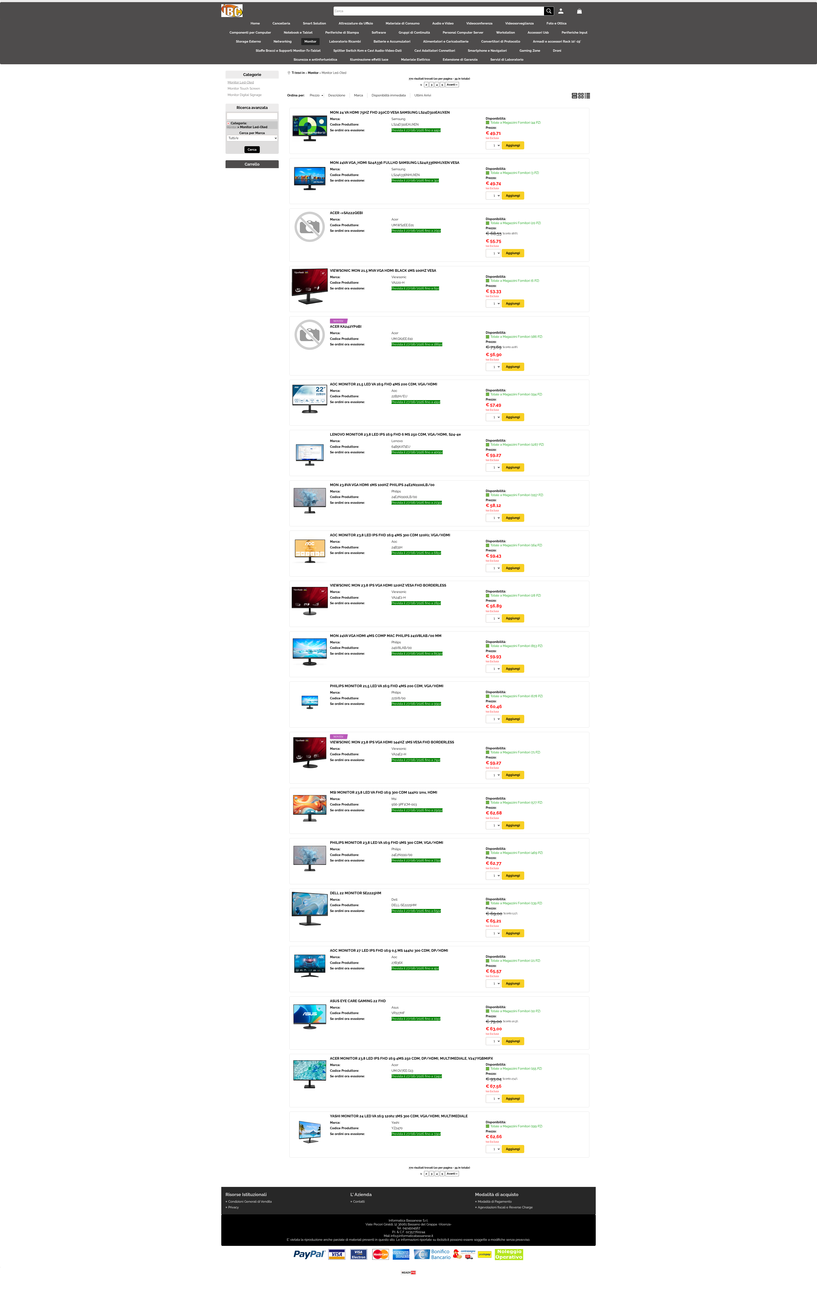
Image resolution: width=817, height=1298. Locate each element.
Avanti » (452, 84)
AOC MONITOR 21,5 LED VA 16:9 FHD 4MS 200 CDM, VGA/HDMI (383, 384)
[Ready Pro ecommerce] (408, 1272)
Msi (393, 799)
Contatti (359, 1202)
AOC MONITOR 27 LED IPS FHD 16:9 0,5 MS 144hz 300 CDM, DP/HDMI (389, 950)
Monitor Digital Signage (245, 95)
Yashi (395, 1123)
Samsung (398, 119)
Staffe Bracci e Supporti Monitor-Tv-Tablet (288, 51)
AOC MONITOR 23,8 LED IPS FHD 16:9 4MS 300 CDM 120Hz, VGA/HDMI (390, 535)
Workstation (505, 32)
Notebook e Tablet (298, 32)
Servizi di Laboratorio (506, 60)
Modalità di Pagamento (495, 1202)
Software (379, 32)
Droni (557, 51)
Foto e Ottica (557, 23)
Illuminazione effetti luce (369, 60)
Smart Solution (314, 23)
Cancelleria (281, 23)
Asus (395, 1007)
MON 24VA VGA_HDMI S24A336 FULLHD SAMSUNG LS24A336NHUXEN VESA (394, 162)
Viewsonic (398, 277)
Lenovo (397, 441)
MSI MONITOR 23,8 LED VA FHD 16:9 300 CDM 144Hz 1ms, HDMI (383, 792)
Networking (283, 41)
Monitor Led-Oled (241, 82)
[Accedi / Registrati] (566, 11)
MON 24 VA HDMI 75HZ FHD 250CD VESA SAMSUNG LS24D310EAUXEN (390, 112)
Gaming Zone (530, 51)
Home (255, 23)
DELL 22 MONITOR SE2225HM (355, 893)
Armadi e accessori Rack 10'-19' (557, 41)
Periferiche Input (574, 32)
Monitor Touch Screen (244, 88)
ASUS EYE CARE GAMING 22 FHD (358, 1001)
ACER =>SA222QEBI (346, 213)
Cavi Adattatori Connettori (434, 51)
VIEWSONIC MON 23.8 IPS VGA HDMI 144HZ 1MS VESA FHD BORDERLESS (392, 742)
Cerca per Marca (252, 133)
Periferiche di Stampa (342, 32)
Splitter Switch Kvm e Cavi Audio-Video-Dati (367, 51)
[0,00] (585, 11)
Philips (396, 491)
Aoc (394, 391)
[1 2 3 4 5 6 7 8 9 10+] (494, 146)
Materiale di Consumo (403, 23)
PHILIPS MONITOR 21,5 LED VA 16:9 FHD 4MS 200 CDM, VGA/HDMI (386, 686)
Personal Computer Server (463, 32)
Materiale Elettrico (415, 60)
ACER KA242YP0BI (345, 326)
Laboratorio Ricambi (345, 41)
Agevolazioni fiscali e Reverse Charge (505, 1207)
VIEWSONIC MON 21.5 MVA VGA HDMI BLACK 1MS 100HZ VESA (383, 270)
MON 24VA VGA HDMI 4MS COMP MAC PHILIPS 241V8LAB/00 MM (385, 636)
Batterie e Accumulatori (392, 41)
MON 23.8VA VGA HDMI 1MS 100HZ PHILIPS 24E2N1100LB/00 (382, 485)
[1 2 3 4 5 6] (494, 304)
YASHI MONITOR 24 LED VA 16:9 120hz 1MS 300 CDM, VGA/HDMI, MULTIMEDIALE (399, 1116)
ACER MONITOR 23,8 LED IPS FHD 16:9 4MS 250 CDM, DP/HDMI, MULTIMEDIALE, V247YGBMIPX (411, 1058)
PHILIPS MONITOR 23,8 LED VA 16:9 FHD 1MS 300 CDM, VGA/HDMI (386, 842)
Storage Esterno (248, 41)
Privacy (233, 1207)
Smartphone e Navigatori (487, 51)
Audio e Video (443, 23)
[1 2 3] (494, 196)
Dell (394, 900)
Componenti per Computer (250, 32)
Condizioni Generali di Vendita (250, 1202)
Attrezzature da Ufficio (356, 23)
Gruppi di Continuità (414, 32)
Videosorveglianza (519, 23)
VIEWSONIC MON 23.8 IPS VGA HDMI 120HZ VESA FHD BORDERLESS (388, 585)
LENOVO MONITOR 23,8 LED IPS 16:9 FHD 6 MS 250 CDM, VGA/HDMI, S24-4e (395, 434)
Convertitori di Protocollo (500, 41)
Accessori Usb (538, 32)
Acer (394, 219)
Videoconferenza (479, 23)
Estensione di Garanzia (460, 60)
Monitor (310, 41)
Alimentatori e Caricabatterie (445, 41)
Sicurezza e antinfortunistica (315, 60)
